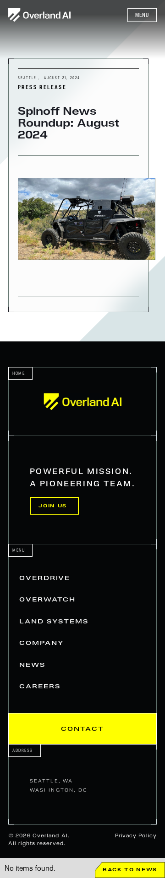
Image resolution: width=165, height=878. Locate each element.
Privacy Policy (136, 835)
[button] (142, 15)
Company (41, 643)
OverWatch (47, 599)
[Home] (82, 401)
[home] (39, 14)
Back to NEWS (130, 869)
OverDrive (44, 578)
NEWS (32, 664)
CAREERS (39, 686)
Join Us (52, 505)
